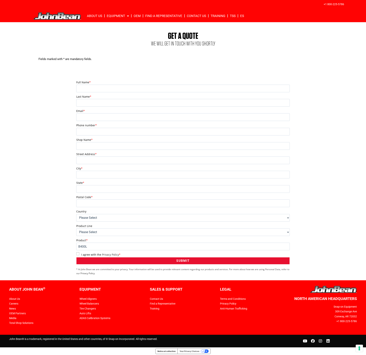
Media (12, 318)
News (12, 308)
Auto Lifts (85, 313)
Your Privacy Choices (189, 351)
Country (81, 211)
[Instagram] (320, 341)
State (80, 183)
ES (242, 16)
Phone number (86, 125)
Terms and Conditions (233, 298)
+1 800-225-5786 (334, 4)
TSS (233, 16)
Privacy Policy (110, 254)
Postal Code (84, 197)
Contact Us (196, 16)
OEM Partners (17, 313)
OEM (137, 16)
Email (80, 111)
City (79, 168)
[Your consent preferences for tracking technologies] (359, 348)
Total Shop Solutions (21, 322)
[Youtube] (305, 341)
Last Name (83, 96)
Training (218, 16)
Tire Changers (87, 308)
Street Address (86, 154)
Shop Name (84, 140)
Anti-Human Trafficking (233, 308)
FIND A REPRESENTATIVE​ (163, 16)
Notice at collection (166, 351)
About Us (94, 16)
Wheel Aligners (88, 298)
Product (82, 240)
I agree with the (100, 254)
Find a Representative (162, 303)
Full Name (83, 82)
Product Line (84, 226)
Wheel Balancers (89, 303)
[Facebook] (313, 341)
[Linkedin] (328, 341)
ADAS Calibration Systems (94, 318)
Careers (13, 303)
